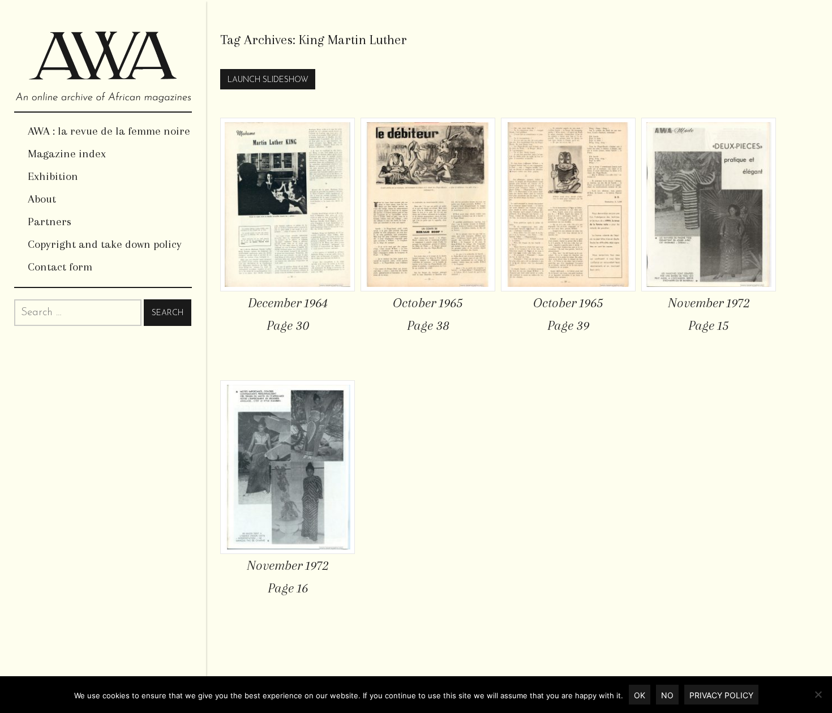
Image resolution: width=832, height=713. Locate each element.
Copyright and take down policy (105, 244)
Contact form (60, 266)
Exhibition (53, 176)
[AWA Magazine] (103, 55)
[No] (818, 694)
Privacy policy (721, 695)
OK (639, 695)
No (667, 695)
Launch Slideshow (268, 80)
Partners (49, 221)
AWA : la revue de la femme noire (109, 131)
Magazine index (67, 153)
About (42, 198)
